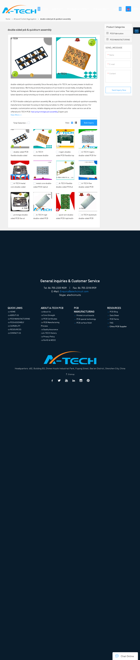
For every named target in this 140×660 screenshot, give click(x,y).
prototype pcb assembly (48, 111)
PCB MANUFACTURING (77, 9)
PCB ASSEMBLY (100, 9)
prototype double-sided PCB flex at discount (19, 217)
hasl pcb (34, 111)
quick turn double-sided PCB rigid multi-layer (65, 217)
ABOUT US (56, 9)
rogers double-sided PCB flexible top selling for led (65, 155)
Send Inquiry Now (119, 90)
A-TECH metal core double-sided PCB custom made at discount (19, 187)
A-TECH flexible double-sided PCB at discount (64, 186)
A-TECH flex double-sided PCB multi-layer (86, 186)
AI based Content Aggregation (25, 19)
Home (8, 19)
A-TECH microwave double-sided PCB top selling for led (42, 156)
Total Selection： (20, 123)
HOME (45, 9)
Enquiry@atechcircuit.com (74, 291)
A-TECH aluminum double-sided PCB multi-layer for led (88, 217)
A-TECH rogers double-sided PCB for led (87, 155)
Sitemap (71, 374)
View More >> (16, 114)
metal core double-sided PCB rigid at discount (42, 186)
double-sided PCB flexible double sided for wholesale (19, 155)
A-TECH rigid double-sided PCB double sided (40, 217)
